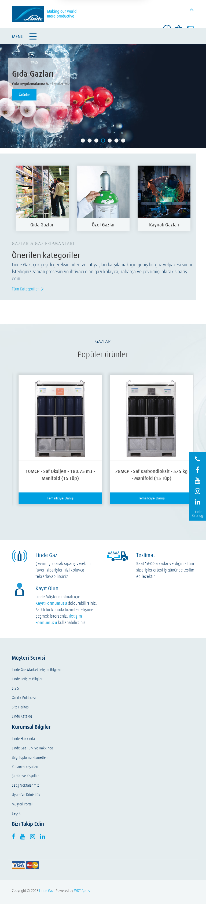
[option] (42, 198)
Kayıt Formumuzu (51, 603)
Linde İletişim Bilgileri (27, 679)
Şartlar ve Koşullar (25, 776)
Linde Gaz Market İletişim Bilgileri (36, 669)
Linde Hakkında (23, 739)
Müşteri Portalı (22, 804)
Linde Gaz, (47, 890)
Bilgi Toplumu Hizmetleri (29, 757)
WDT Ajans (82, 890)
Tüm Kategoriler (25, 289)
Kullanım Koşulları (25, 767)
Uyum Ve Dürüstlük (26, 795)
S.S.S (15, 688)
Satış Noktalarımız (25, 785)
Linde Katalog (22, 716)
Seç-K (16, 813)
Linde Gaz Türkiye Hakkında (32, 748)
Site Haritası (21, 707)
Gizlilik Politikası (24, 698)
